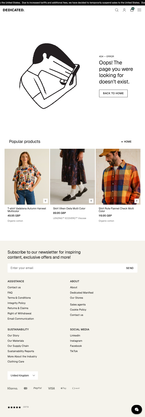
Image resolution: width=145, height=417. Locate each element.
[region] (72, 185)
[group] (27, 186)
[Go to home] (13, 10)
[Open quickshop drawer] (45, 201)
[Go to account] (124, 10)
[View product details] (27, 214)
